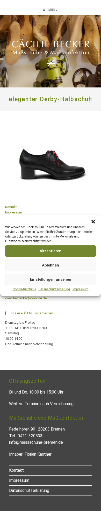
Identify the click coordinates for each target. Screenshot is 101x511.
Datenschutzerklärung (54, 289)
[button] (93, 221)
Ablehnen (50, 265)
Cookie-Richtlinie (24, 289)
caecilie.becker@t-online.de (26, 298)
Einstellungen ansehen (50, 279)
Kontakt (11, 207)
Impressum (81, 289)
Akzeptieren (50, 251)
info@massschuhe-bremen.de (36, 442)
